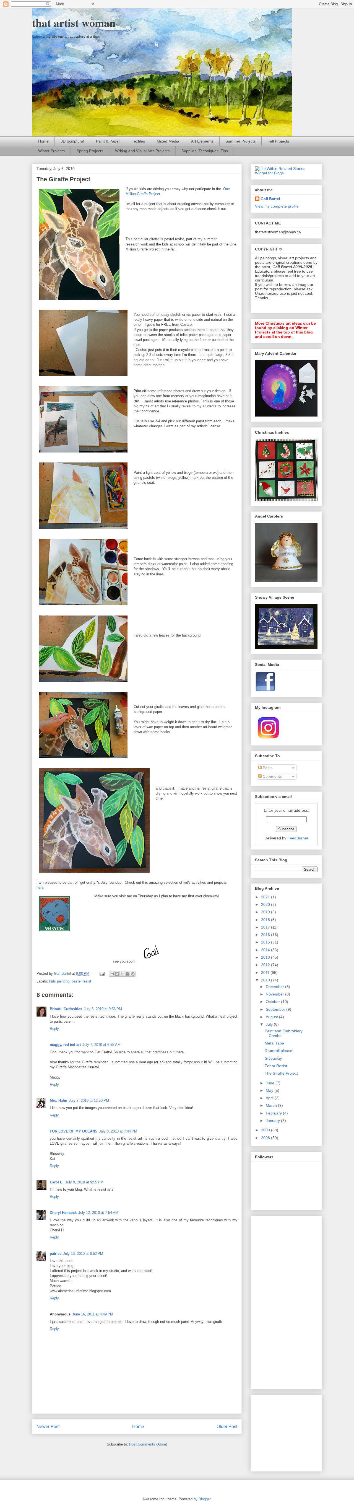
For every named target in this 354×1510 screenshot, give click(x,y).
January (273, 1120)
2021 (266, 897)
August (272, 1017)
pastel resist (81, 981)
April (270, 1098)
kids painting (59, 981)
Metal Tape (274, 1043)
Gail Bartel (270, 198)
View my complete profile (277, 206)
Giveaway (273, 1058)
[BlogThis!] (117, 974)
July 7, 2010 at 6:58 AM (101, 1045)
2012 (266, 965)
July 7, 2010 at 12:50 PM (89, 1100)
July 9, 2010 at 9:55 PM (84, 1182)
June (270, 1083)
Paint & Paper (108, 141)
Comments (272, 776)
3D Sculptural (72, 141)
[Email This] (111, 974)
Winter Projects (51, 151)
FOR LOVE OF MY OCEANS (73, 1131)
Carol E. (57, 1182)
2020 (266, 904)
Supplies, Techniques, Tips (204, 151)
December (275, 986)
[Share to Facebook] (127, 974)
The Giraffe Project (281, 1073)
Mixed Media (168, 141)
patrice (55, 1254)
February (274, 1113)
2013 (266, 957)
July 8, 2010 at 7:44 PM (118, 1131)
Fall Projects (278, 141)
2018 (266, 919)
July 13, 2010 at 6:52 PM (83, 1254)
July (270, 1024)
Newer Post (48, 1426)
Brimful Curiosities (66, 1009)
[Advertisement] (277, 1301)
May (270, 1090)
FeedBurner (297, 838)
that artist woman (74, 22)
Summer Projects (240, 141)
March (272, 1105)
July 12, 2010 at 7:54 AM (98, 1213)
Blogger (204, 1499)
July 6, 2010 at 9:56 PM (103, 1009)
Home (43, 141)
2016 (266, 934)
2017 (266, 927)
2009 (266, 1130)
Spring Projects (90, 151)
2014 (266, 950)
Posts (267, 768)
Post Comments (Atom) (148, 1444)
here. (41, 887)
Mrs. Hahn (58, 1100)
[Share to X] (122, 974)
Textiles (138, 141)
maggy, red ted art (65, 1045)
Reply (54, 1029)
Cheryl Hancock (63, 1213)
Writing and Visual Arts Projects (142, 151)
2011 (265, 972)
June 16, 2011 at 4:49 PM (92, 1314)
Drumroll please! (279, 1050)
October (273, 1001)
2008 (266, 1138)
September (276, 1009)
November (275, 994)
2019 (266, 912)
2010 (266, 980)
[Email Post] (102, 973)
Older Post (227, 1426)
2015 (266, 942)
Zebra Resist (276, 1066)
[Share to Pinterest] (133, 974)
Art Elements (202, 141)
